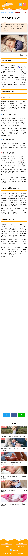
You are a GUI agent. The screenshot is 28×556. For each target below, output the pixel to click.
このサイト (7, 543)
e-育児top (3, 12)
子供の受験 (10, 12)
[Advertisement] (14, 274)
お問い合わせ (21, 546)
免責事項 (7, 546)
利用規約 (21, 543)
